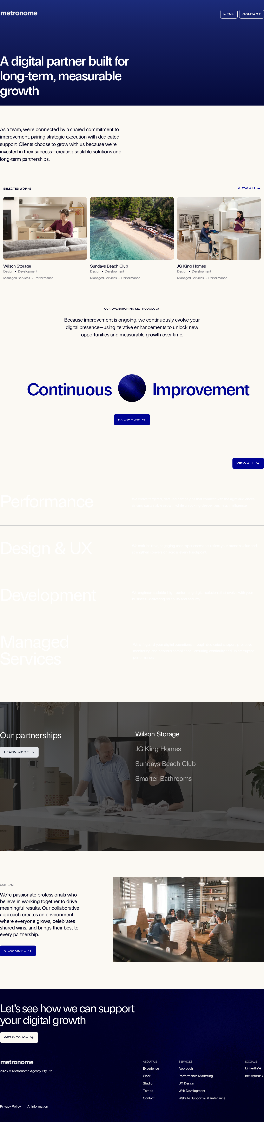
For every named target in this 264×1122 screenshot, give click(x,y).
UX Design (186, 1083)
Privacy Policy (10, 1106)
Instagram (252, 1076)
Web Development (192, 1090)
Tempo (148, 1090)
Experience (151, 1068)
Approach (186, 1068)
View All (247, 188)
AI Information (37, 1106)
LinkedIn (251, 1068)
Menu (229, 14)
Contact (251, 14)
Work (147, 1076)
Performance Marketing (196, 1076)
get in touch (16, 1037)
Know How (129, 419)
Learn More (16, 752)
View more (15, 951)
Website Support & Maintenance (202, 1098)
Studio (147, 1083)
